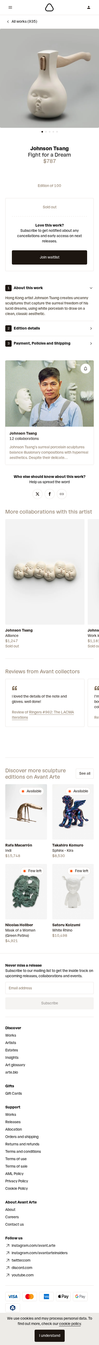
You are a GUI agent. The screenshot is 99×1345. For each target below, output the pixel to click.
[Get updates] (86, 369)
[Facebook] (50, 494)
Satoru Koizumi (66, 925)
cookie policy (70, 1324)
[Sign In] (89, 7)
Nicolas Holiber (19, 925)
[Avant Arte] (49, 7)
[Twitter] (37, 494)
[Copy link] (62, 494)
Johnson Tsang (49, 148)
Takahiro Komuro (67, 845)
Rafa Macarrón (18, 845)
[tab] (42, 132)
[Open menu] (10, 7)
